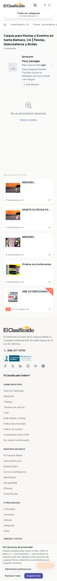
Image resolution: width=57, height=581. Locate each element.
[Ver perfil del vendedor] (8, 292)
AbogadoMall (10, 483)
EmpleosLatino (11, 466)
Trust (6, 412)
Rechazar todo (13, 575)
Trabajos (8, 401)
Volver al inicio (28, 119)
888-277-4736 (16, 350)
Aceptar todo (33, 575)
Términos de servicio (14, 407)
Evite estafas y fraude (15, 418)
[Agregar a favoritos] (49, 200)
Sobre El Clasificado (14, 390)
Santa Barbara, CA (19, 24)
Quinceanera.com (12, 461)
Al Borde (8, 488)
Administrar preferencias (18, 569)
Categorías (9, 525)
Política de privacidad (14, 423)
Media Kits (9, 396)
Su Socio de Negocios (15, 472)
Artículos (8, 520)
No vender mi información (16, 440)
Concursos (9, 514)
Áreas (6, 531)
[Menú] (47, 5)
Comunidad (9, 509)
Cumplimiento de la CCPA (16, 434)
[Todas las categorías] (35, 5)
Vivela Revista (11, 493)
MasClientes (10, 477)
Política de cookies (13, 429)
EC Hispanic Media (13, 455)
